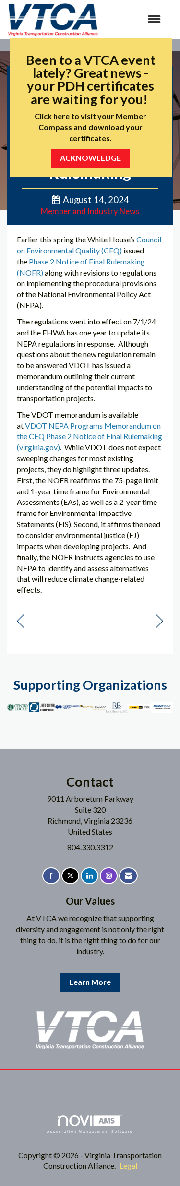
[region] (159, 621)
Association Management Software (90, 1131)
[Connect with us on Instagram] (109, 875)
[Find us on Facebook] (51, 875)
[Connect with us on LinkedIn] (89, 875)
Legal (128, 1165)
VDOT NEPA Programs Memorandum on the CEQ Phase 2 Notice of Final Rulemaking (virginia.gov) (89, 436)
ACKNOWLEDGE (90, 157)
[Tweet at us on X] (70, 875)
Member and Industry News (90, 211)
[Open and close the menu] (135, 19)
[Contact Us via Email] (128, 875)
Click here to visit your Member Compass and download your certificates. (90, 127)
